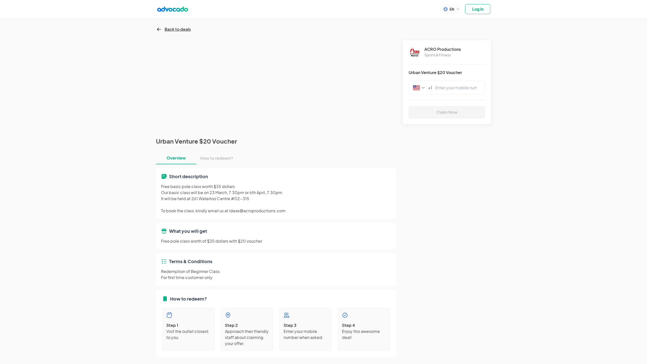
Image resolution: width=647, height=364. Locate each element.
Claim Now (446, 112)
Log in (477, 9)
